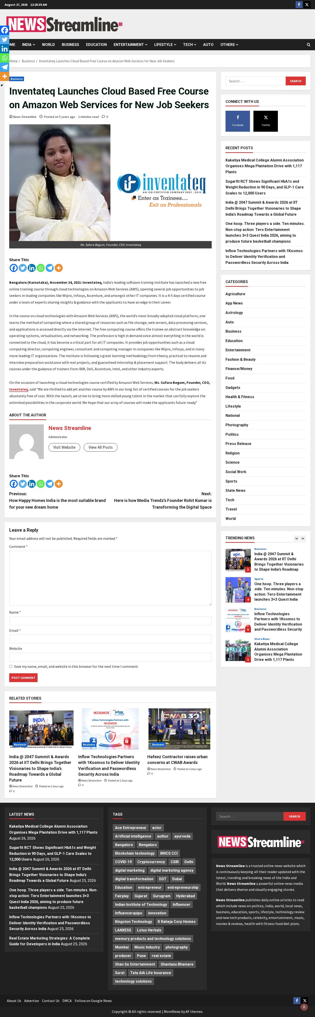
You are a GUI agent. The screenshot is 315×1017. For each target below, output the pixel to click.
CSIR (175, 862)
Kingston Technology (133, 921)
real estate (161, 956)
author (163, 836)
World (48, 44)
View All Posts (101, 447)
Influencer (181, 904)
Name (15, 612)
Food (230, 378)
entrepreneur (150, 887)
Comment (18, 546)
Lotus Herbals (149, 930)
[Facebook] (14, 268)
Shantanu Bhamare (177, 964)
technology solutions (133, 981)
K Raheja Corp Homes (177, 921)
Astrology (234, 312)
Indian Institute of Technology (141, 904)
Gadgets (233, 387)
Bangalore (124, 845)
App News (234, 303)
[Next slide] (303, 538)
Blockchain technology (135, 853)
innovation (157, 913)
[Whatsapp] (41, 268)
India (27, 44)
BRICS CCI (169, 853)
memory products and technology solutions (153, 938)
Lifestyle (163, 44)
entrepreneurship (182, 887)
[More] (59, 268)
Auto (208, 44)
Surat (120, 973)
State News (236, 491)
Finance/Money (239, 369)
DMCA (67, 1000)
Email (15, 630)
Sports (231, 481)
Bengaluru (148, 845)
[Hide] (2, 85)
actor (157, 828)
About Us (14, 1000)
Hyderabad (185, 896)
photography (177, 947)
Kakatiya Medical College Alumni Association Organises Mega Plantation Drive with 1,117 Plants (265, 166)
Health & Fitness (240, 397)
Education (96, 44)
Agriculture (235, 294)
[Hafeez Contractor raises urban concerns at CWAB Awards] (179, 728)
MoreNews (172, 1011)
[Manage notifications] (304, 1007)
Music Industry (147, 947)
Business (70, 44)
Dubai (177, 879)
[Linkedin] (32, 268)
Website (15, 648)
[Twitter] (23, 268)
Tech (188, 44)
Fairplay (122, 896)
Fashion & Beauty (241, 359)
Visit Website (64, 447)
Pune (141, 956)
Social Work (236, 472)
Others (227, 44)
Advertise (31, 1000)
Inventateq (18, 389)
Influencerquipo (128, 913)
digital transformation (134, 879)
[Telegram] (50, 268)
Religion (233, 453)
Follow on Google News (93, 1000)
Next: (163, 500)
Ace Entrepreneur (130, 828)
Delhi (188, 862)
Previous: (57, 500)
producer (123, 956)
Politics (232, 434)
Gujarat (140, 896)
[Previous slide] (297, 538)
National (233, 416)
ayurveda (182, 836)
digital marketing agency (171, 870)
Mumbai (122, 947)
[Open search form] (308, 44)
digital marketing (130, 870)
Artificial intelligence (133, 836)
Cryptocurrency (151, 862)
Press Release (238, 444)
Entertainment (129, 44)
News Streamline (24, 117)
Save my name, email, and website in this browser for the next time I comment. (76, 666)
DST (162, 879)
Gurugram (161, 896)
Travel (231, 509)
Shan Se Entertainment (135, 964)
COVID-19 (123, 862)
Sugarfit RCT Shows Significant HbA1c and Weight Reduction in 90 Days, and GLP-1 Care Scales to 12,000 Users (265, 187)
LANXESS (123, 930)
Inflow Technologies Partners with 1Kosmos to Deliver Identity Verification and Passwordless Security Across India (264, 257)
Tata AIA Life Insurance (150, 973)
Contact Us (50, 1000)
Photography (237, 425)
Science (233, 462)
